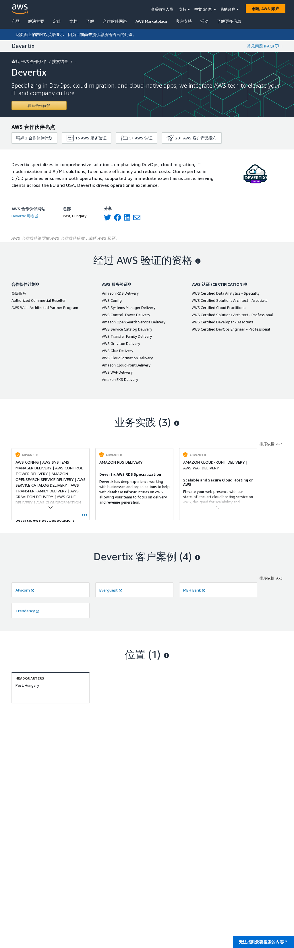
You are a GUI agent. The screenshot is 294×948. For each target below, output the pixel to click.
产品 (15, 21)
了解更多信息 (229, 21)
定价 (57, 21)
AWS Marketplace (151, 21)
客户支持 (184, 21)
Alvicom (23, 590)
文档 (73, 21)
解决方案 (36, 21)
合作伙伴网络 (115, 21)
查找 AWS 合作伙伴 (28, 61)
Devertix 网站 (22, 216)
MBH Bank (192, 590)
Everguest (108, 590)
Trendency (25, 610)
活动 (204, 21)
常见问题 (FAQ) (260, 45)
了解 (90, 21)
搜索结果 (60, 61)
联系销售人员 (162, 9)
